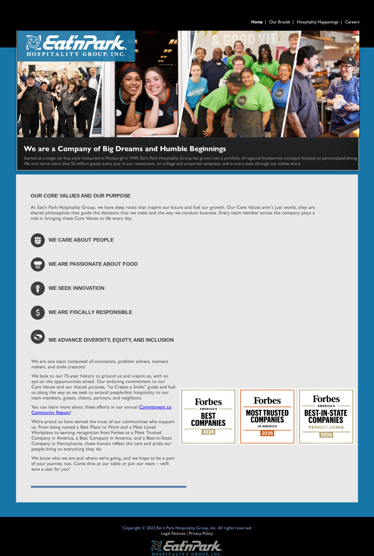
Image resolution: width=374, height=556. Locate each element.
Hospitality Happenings (318, 21)
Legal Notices (173, 533)
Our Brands (279, 21)
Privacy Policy (201, 533)
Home (257, 21)
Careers (352, 21)
